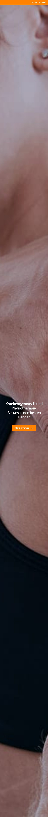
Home (34, 2)
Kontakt (42, 2)
